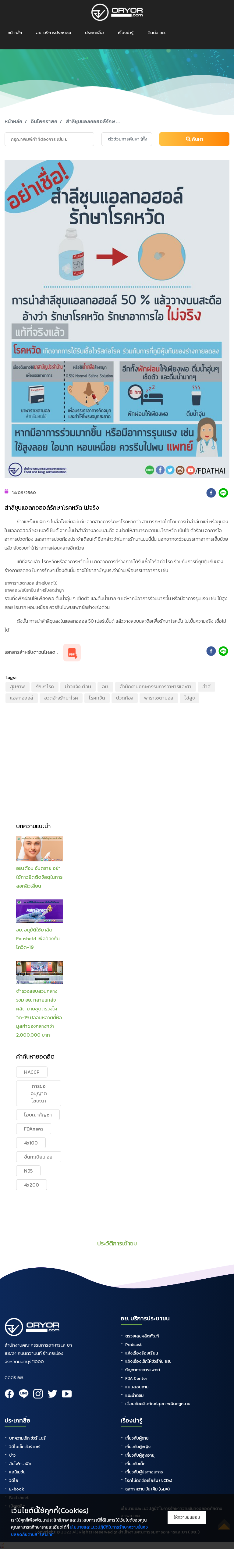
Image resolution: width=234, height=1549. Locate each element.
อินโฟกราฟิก (44, 121)
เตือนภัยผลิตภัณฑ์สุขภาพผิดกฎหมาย (157, 1404)
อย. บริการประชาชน (53, 33)
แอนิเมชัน (17, 1472)
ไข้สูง (189, 697)
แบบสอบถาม (136, 1387)
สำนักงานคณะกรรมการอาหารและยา (155, 686)
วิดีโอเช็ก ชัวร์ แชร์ (25, 1447)
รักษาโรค (45, 686)
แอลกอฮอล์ (21, 697)
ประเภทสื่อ (94, 33)
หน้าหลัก (15, 33)
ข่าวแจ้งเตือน (78, 686)
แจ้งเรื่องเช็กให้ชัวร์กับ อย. (148, 1361)
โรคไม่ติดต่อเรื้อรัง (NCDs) (148, 1480)
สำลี (206, 686)
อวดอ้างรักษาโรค (61, 697)
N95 (28, 1170)
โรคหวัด (97, 697)
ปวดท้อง (124, 697)
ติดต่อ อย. (156, 33)
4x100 (31, 1142)
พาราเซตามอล (158, 697)
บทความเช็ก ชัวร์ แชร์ (27, 1438)
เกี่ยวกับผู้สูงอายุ (139, 1455)
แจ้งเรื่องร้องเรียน (141, 1353)
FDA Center (136, 1378)
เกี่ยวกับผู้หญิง (138, 1447)
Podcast (133, 1344)
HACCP (32, 1072)
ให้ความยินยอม (187, 1517)
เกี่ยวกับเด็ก (135, 1464)
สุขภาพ (17, 686)
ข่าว (12, 1455)
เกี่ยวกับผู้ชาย (137, 1438)
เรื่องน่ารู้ (125, 33)
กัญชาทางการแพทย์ (142, 1370)
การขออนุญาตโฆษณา (39, 1093)
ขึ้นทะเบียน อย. (38, 1156)
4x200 (31, 1184)
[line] (223, 493)
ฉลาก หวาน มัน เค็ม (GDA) (147, 1489)
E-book (16, 1489)
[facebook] (211, 493)
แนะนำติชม (134, 1395)
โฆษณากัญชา (38, 1114)
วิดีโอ (13, 1480)
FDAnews (33, 1128)
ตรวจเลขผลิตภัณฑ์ (142, 1336)
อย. (105, 686)
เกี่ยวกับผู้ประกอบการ (144, 1472)
